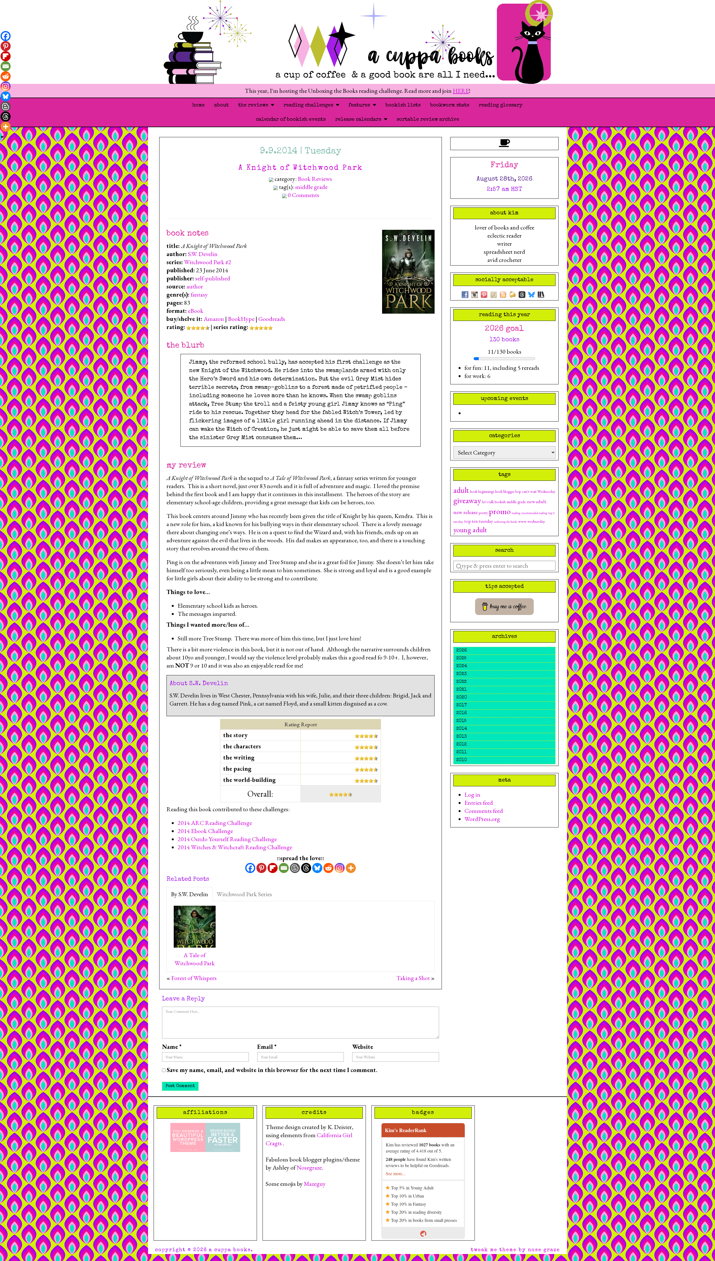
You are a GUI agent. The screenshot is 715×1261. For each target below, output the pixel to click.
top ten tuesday (478, 521)
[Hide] (2, 137)
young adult (470, 529)
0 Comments (303, 195)
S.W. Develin (203, 254)
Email (267, 1047)
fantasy (199, 294)
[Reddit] (328, 868)
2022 (461, 682)
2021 (461, 690)
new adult (536, 501)
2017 (461, 705)
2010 (461, 760)
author (195, 286)
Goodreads (271, 319)
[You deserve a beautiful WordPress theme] (187, 1136)
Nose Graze (544, 1250)
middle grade (311, 187)
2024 (461, 666)
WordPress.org (482, 819)
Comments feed (483, 811)
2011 (461, 752)
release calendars (359, 119)
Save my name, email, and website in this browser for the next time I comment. (272, 1070)
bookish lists (403, 105)
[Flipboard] (273, 868)
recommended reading (534, 513)
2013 (461, 737)
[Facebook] (250, 868)
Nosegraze (309, 1167)
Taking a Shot (413, 978)
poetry (483, 512)
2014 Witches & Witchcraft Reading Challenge (235, 847)
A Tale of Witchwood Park (195, 959)
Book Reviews (315, 179)
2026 (461, 651)
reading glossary (501, 105)
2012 (461, 744)
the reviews (254, 105)
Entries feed (478, 803)
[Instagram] (340, 868)
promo (500, 511)
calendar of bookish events (291, 119)
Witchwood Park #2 (207, 262)
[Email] (284, 868)
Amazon (214, 319)
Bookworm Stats (449, 105)
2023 (461, 674)
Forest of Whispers (194, 978)
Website (362, 1047)
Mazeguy (315, 1184)
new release (465, 512)
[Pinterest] (261, 868)
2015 (461, 721)
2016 (461, 713)
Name (172, 1047)
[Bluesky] (317, 868)
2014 (461, 729)
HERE (461, 91)
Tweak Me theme (494, 1250)
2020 (461, 697)
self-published (212, 278)
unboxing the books (505, 522)
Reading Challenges (309, 105)
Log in (472, 795)
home (198, 105)
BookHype (241, 319)
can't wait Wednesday (538, 491)
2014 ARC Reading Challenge (215, 823)
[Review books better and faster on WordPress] (222, 1136)
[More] (351, 868)
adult (461, 490)
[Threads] (306, 868)
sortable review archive (428, 119)
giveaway (467, 500)
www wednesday (531, 521)
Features (361, 105)
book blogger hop (508, 491)
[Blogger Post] (295, 868)
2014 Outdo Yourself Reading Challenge (227, 839)
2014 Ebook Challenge (205, 831)
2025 (461, 658)
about (221, 105)
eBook (195, 311)
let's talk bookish (494, 501)
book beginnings (482, 491)
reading (516, 513)
